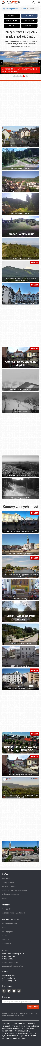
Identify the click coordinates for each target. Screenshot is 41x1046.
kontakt (4, 935)
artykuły (29, 20)
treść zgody (6, 909)
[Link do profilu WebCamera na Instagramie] (19, 991)
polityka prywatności (9, 886)
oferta (4, 927)
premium (5, 898)
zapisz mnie (33, 1006)
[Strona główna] (4, 8)
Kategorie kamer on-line (16, 8)
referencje (5, 939)
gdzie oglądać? (8, 931)
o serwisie (6, 878)
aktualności (12, 20)
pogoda (29, 15)
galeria (29, 25)
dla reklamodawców (9, 923)
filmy (11, 25)
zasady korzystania (9, 882)
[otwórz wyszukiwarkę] (33, 2)
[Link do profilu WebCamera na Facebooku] (4, 991)
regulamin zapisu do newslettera (14, 890)
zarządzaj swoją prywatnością (13, 913)
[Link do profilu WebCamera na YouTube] (14, 991)
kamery (12, 15)
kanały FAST (7, 943)
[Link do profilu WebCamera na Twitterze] (9, 991)
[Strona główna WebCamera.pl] (11, 2)
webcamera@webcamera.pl (12, 966)
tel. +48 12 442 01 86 (10, 962)
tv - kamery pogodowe (10, 894)
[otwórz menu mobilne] (38, 2)
